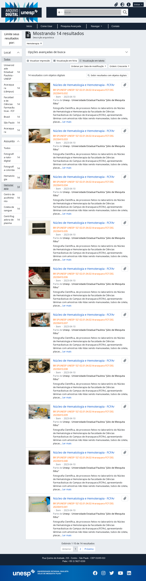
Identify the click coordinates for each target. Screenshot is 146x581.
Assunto (9, 141)
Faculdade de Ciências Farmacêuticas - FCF (12, 104)
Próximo (89, 549)
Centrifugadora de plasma (12, 220)
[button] (116, 4)
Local (7, 52)
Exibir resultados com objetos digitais (108, 75)
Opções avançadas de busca (46, 52)
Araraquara (12, 130)
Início (29, 26)
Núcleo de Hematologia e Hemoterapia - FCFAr (83, 85)
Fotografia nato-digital (12, 157)
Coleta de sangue (12, 208)
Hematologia (12, 177)
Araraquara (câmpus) (12, 88)
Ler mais (66, 121)
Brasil (12, 117)
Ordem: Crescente (119, 66)
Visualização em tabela (93, 60)
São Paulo (12, 123)
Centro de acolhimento (12, 198)
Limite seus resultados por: (11, 38)
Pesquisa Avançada (71, 26)
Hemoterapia (12, 187)
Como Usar (46, 26)
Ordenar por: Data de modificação (87, 66)
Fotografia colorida (12, 168)
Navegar (95, 26)
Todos (7, 59)
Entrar (137, 4)
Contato (115, 26)
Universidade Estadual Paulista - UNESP (12, 72)
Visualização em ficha (66, 60)
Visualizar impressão (39, 60)
